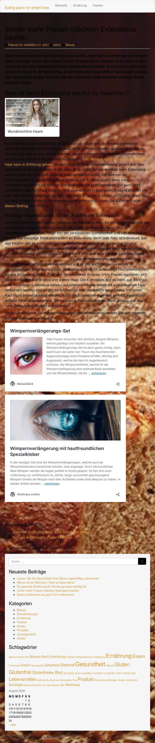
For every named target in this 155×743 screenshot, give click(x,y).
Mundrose (55, 679)
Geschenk (52, 664)
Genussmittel (37, 665)
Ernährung (80, 5)
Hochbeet (98, 673)
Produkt (86, 678)
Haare (9, 544)
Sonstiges (16, 684)
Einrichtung (57, 656)
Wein (62, 685)
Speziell (27, 685)
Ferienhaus (14, 665)
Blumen (35, 656)
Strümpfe (36, 685)
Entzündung (99, 656)
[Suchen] (142, 561)
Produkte (22, 630)
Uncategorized (26, 634)
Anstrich (20, 656)
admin (57, 45)
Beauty (70, 45)
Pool (75, 679)
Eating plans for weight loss (27, 7)
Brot (45, 656)
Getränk (110, 665)
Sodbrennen (132, 679)
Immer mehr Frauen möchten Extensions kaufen (48, 590)
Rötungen (112, 679)
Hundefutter (109, 673)
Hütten (119, 673)
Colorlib (25, 737)
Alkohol (12, 656)
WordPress (54, 737)
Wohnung (73, 684)
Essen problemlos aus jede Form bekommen (45, 594)
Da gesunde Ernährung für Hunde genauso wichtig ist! (51, 586)
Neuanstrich (66, 679)
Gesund (67, 665)
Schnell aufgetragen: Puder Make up (42, 537)
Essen (138, 655)
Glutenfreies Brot (47, 672)
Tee (44, 685)
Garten (21, 626)
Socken (121, 679)
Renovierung (101, 679)
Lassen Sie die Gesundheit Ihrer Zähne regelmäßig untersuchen (58, 578)
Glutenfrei (20, 671)
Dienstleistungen (27, 614)
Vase (48, 685)
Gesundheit (90, 663)
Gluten (122, 664)
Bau (27, 656)
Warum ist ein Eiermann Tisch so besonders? (46, 582)
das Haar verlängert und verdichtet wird (36, 258)
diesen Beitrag (16, 205)
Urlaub (21, 638)
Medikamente (42, 679)
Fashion (98, 5)
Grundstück (68, 673)
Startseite (61, 5)
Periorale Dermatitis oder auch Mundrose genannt (53, 531)
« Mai (12, 725)
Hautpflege (87, 673)
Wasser (55, 685)
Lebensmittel (22, 678)
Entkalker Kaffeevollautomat (79, 656)
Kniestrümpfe (129, 673)
